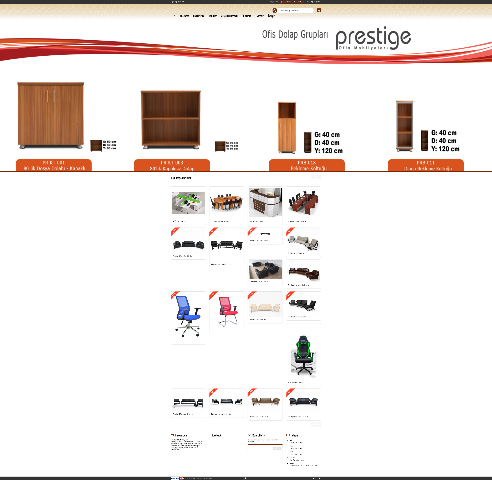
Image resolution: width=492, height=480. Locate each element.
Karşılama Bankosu (256, 221)
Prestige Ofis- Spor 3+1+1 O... (298, 417)
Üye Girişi (309, 2)
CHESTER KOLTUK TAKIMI (259, 281)
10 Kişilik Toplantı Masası (220, 221)
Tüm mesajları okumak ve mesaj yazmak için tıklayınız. (263, 441)
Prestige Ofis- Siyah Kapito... (259, 241)
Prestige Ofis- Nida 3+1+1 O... (260, 320)
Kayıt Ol (317, 2)
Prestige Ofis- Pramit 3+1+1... (298, 253)
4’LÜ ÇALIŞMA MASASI (181, 221)
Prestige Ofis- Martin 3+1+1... (221, 414)
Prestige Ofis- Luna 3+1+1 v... (221, 264)
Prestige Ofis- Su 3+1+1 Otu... (260, 417)
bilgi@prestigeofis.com (297, 460)
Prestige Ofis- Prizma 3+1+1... (298, 317)
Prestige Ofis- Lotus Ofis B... (182, 256)
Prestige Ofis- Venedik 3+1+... (298, 285)
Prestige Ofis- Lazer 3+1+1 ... (183, 414)
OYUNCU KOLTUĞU (295, 382)
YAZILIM (195, 478)
